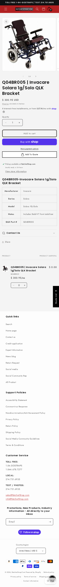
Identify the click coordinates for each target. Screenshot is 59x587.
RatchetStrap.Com (18, 572)
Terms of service (30, 576)
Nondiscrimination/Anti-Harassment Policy (25, 413)
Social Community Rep (16, 375)
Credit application (14, 343)
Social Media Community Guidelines (23, 438)
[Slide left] (23, 76)
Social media (12, 369)
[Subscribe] (50, 521)
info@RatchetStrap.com (17, 499)
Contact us (10, 337)
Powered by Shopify (33, 572)
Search (9, 324)
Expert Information (14, 350)
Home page (11, 330)
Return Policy (12, 425)
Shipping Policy (13, 432)
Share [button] (7, 241)
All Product (11, 382)
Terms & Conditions (15, 445)
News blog (11, 356)
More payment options (30, 148)
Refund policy (49, 572)
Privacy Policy (12, 419)
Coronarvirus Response (16, 406)
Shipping (5, 104)
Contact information (31, 581)
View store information (15, 171)
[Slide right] (36, 76)
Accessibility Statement (16, 400)
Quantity (5, 117)
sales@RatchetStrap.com (17, 495)
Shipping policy (45, 576)
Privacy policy (16, 576)
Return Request (12, 362)
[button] (6, 9)
